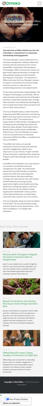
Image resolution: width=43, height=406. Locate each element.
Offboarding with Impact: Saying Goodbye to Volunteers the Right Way (20, 354)
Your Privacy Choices (18, 399)
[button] (39, 3)
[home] (10, 3)
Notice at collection (11, 403)
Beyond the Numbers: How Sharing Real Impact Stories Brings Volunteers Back (20, 303)
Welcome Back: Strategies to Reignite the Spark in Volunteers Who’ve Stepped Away (20, 257)
